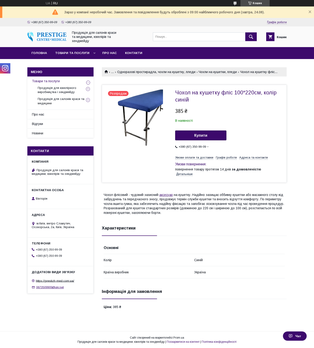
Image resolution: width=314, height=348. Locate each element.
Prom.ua (178, 337)
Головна (39, 53)
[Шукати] (251, 36)
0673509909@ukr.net (50, 287)
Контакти (133, 53)
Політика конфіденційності (219, 341)
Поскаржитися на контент (183, 341)
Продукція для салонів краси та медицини (61, 101)
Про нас (109, 53)
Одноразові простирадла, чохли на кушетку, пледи (156, 72)
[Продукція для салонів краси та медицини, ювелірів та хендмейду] (46, 40)
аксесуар (166, 195)
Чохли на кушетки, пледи (218, 72)
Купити (200, 135)
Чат (298, 336)
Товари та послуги (72, 53)
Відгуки (37, 124)
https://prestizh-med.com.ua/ (55, 280)
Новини (37, 133)
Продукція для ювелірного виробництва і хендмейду (57, 90)
